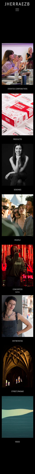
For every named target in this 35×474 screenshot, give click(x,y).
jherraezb (17, 4)
